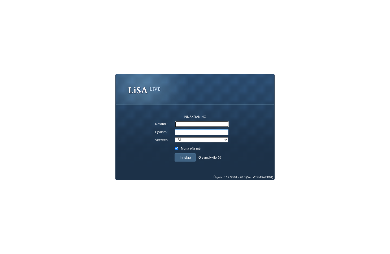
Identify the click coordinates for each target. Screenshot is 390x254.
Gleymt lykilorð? (210, 157)
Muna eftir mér (191, 148)
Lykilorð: (161, 132)
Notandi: (161, 124)
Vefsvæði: (162, 140)
